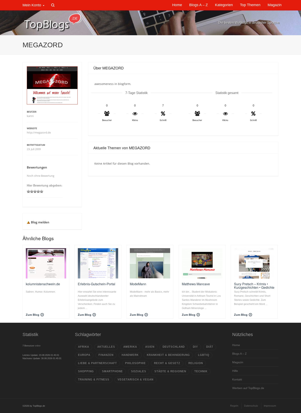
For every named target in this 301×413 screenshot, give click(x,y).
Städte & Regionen (170, 371)
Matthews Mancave (196, 284)
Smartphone (112, 371)
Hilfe (235, 370)
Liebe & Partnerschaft (97, 363)
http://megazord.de (39, 132)
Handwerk (130, 354)
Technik (200, 371)
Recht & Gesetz (167, 363)
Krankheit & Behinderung (168, 354)
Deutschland (174, 346)
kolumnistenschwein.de (43, 284)
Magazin (237, 362)
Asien (149, 346)
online (32, 345)
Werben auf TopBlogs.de (248, 388)
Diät (209, 346)
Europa (84, 354)
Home (236, 345)
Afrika (83, 346)
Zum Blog (32, 314)
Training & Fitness (93, 379)
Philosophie (135, 363)
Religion (195, 363)
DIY (195, 346)
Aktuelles (106, 346)
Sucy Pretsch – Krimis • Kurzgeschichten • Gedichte (254, 286)
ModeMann (138, 284)
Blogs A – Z (239, 353)
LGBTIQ (203, 354)
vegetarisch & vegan (135, 379)
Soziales (138, 371)
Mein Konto (32, 5)
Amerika (130, 346)
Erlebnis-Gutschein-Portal (96, 284)
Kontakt (237, 379)
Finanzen (105, 354)
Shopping (86, 371)
